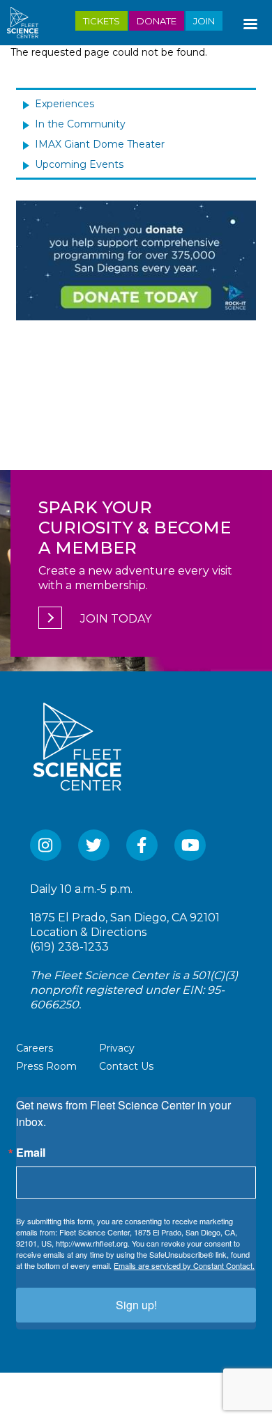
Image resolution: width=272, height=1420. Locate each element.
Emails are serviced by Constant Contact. (184, 1265)
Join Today (115, 618)
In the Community (80, 124)
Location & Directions (88, 932)
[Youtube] (190, 845)
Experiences (64, 103)
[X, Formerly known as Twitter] (93, 845)
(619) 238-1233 (69, 946)
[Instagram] (45, 845)
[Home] (28, 22)
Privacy (117, 1048)
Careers (34, 1048)
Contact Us (126, 1066)
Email (30, 1152)
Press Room (46, 1066)
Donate (156, 20)
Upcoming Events (79, 164)
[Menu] (249, 21)
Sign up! (136, 1305)
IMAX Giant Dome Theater (100, 144)
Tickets (101, 20)
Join (204, 20)
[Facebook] (142, 845)
